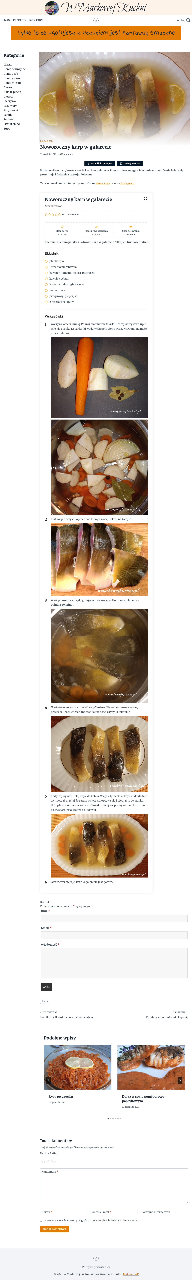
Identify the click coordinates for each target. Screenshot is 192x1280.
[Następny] (180, 1080)
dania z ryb (102, 183)
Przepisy (19, 20)
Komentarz (50, 1171)
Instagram (127, 183)
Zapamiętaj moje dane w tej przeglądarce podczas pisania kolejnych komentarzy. (90, 1220)
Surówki (9, 119)
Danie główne (12, 78)
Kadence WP (131, 1274)
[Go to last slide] (48, 1080)
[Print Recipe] (145, 198)
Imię (45, 911)
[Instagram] (96, 20)
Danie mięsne (12, 83)
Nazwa (47, 1212)
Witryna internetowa (156, 1212)
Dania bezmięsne (15, 69)
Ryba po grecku (61, 1096)
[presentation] (77, 1067)
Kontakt (36, 20)
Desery (8, 87)
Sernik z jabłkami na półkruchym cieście (66, 1015)
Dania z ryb (46, 141)
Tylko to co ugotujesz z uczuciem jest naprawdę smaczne (96, 32)
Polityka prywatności (96, 1267)
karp (45, 1001)
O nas (6, 20)
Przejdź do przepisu (101, 163)
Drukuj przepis (131, 163)
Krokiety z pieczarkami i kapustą (167, 1015)
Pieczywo (10, 101)
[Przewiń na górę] (184, 1275)
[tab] (108, 1118)
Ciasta (8, 64)
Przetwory (10, 105)
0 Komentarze (66, 154)
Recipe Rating (49, 1153)
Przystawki (11, 110)
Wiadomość (50, 944)
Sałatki (8, 115)
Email (46, 928)
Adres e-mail (101, 1212)
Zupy (7, 128)
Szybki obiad (12, 124)
